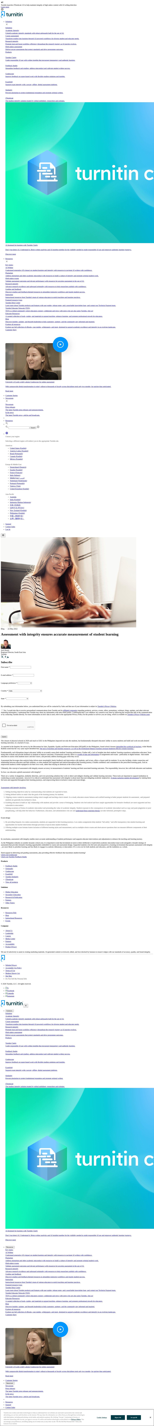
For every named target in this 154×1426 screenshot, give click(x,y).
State (3, 699)
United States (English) (18, 448)
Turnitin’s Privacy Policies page (138, 714)
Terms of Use (10, 971)
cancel (38, 427)
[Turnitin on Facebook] (9, 991)
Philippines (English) (17, 513)
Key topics (9, 265)
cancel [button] (2, 9)
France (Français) (16, 473)
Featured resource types (13, 300)
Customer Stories (11, 395)
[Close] (150, 1417)
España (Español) (16, 470)
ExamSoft (9, 874)
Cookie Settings (102, 1417)
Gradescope (9, 871)
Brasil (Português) (16, 454)
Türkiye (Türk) (15, 486)
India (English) (15, 500)
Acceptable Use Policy (13, 968)
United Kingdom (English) (19, 489)
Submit (4, 737)
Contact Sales (10, 527)
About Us (8, 931)
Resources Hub (10, 913)
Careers (8, 936)
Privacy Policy (76, 1419)
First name (5, 667)
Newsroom (9, 398)
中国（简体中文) (16, 516)
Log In (7, 529)
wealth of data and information (88, 754)
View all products (11, 882)
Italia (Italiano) (15, 475)
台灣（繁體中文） (17, 519)
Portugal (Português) (17, 483)
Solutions (8, 22)
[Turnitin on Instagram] (9, 996)
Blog (7, 915)
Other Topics (10, 903)
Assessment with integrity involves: (13, 788)
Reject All (118, 1417)
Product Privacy (11, 947)
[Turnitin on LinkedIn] (9, 993)
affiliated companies (70, 710)
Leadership (9, 933)
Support (8, 524)
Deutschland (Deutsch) (18, 467)
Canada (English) (16, 456)
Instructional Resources (13, 918)
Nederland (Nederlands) (18, 481)
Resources (9, 259)
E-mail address (7, 675)
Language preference (9, 683)
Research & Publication (13, 897)
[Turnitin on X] (7, 988)
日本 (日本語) (15, 505)
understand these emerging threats (88, 811)
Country (4, 691)
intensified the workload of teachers (128, 747)
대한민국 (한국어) (17, 508)
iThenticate (9, 879)
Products (8, 52)
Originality (9, 869)
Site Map (8, 976)
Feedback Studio (11, 866)
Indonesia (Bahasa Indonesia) (20, 502)
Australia (13, 497)
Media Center (10, 939)
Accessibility (10, 944)
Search (33, 428)
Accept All (134, 1417)
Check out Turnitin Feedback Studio (14, 857)
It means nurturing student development (125, 778)
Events (7, 921)
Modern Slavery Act (12, 973)
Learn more (5, 7)
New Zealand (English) (18, 510)
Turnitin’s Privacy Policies (107, 706)
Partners (8, 900)
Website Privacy (11, 965)
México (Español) (16, 459)
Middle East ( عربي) (17, 478)
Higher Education (11, 892)
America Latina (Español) (19, 451)
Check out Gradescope (9, 855)
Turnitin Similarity (11, 877)
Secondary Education (13, 895)
